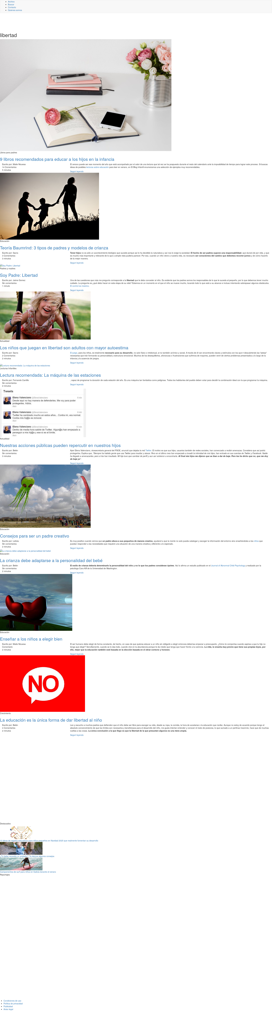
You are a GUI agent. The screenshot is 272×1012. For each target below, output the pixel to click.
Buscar (11, 4)
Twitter (148, 450)
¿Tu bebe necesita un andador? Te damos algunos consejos (27, 856)
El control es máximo (79, 285)
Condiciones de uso (12, 1000)
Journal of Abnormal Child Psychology (228, 565)
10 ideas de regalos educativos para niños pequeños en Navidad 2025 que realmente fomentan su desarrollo (49, 840)
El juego (73, 352)
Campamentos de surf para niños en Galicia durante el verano (28, 871)
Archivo (11, 1)
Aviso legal (8, 1009)
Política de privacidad (13, 1003)
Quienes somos (15, 10)
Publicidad (8, 1006)
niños (256, 540)
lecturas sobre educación (97, 167)
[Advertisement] (69, 22)
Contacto (12, 7)
